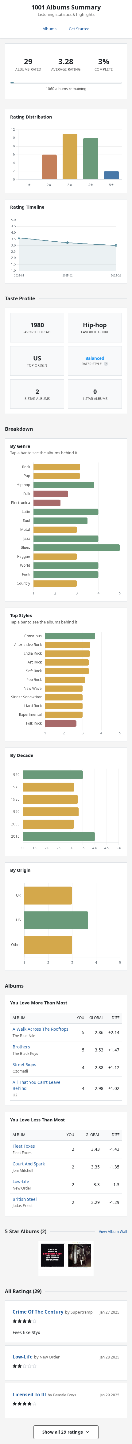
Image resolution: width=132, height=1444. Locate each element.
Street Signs (24, 1064)
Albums (49, 28)
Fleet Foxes (24, 1146)
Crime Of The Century (38, 1312)
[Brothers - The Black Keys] (52, 1255)
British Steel (25, 1199)
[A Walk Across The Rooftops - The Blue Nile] (80, 1255)
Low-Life (21, 1181)
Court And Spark (29, 1164)
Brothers (21, 1047)
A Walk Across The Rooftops (40, 1029)
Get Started (79, 28)
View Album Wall (113, 1231)
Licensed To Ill (29, 1394)
